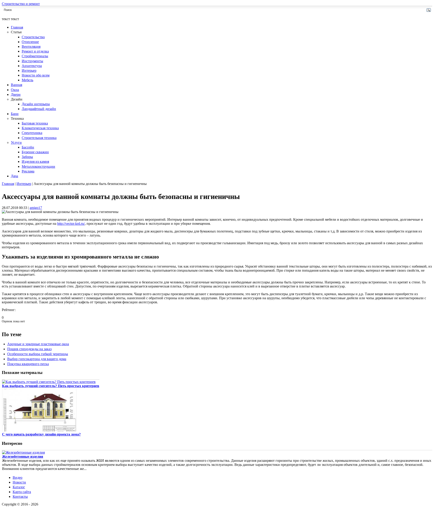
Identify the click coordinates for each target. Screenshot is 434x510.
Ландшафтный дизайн (39, 109)
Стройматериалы (35, 56)
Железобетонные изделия (22, 456)
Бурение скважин (35, 152)
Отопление (30, 42)
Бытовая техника (35, 123)
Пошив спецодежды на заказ (29, 349)
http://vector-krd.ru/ (71, 223)
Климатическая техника (40, 128)
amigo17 (36, 208)
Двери (16, 94)
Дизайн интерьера (36, 104)
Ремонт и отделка (35, 51)
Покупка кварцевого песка (28, 364)
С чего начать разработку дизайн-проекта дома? (41, 434)
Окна (15, 90)
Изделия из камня (35, 161)
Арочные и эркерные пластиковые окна (38, 344)
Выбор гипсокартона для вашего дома (36, 359)
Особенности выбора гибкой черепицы (37, 354)
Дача (14, 176)
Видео (17, 477)
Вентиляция (31, 46)
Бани (15, 114)
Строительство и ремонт (21, 4)
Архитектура (32, 66)
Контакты (20, 496)
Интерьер (29, 70)
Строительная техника (39, 138)
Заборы (27, 157)
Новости (19, 482)
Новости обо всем (36, 75)
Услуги (16, 142)
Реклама (28, 171)
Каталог (19, 487)
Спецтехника (32, 133)
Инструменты (32, 61)
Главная (17, 27)
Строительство (33, 37)
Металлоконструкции (38, 166)
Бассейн (28, 147)
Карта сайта (22, 492)
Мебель (27, 80)
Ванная (16, 85)
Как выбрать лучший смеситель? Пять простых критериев (50, 386)
